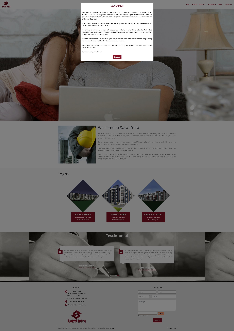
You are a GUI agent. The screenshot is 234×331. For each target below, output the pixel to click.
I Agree (117, 57)
